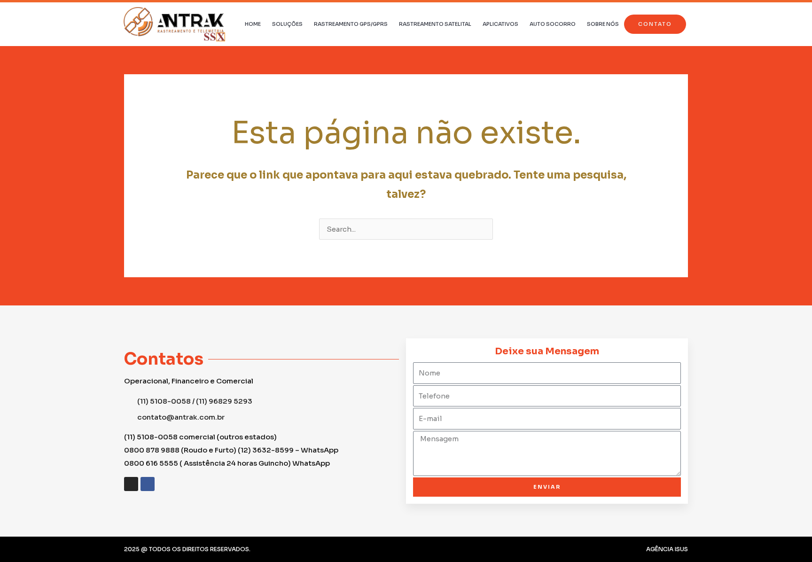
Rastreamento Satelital (435, 24)
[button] (655, 24)
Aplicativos (500, 24)
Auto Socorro (553, 24)
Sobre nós (603, 24)
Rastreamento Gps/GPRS (351, 24)
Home (253, 24)
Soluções (287, 24)
